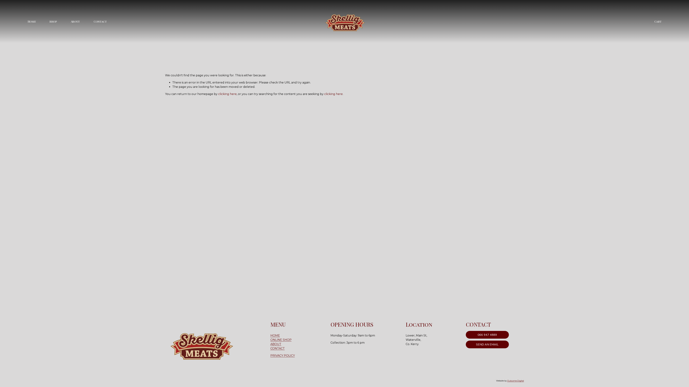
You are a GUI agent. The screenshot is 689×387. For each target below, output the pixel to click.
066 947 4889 (487, 335)
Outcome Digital (515, 380)
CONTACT (277, 348)
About (75, 21)
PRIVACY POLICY (282, 355)
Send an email (487, 345)
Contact (100, 21)
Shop (53, 21)
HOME (275, 335)
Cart (658, 21)
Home (32, 21)
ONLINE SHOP (281, 339)
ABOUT (275, 344)
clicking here (227, 94)
